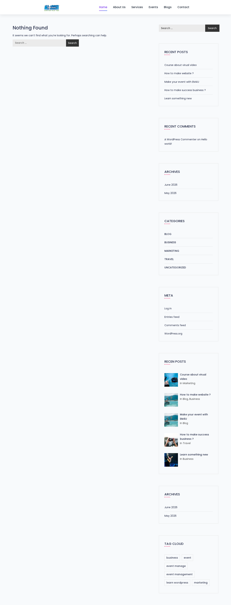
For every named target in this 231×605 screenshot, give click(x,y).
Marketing (171, 251)
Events (153, 7)
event (187, 557)
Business (170, 242)
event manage (176, 566)
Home (103, 7)
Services (137, 7)
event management (179, 574)
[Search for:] (39, 43)
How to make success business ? (185, 90)
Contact (183, 7)
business (172, 557)
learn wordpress (177, 582)
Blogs (168, 7)
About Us (119, 7)
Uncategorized (175, 267)
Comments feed (175, 325)
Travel (169, 259)
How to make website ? (179, 73)
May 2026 (170, 193)
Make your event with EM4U (181, 82)
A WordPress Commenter (180, 139)
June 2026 (170, 185)
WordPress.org (173, 333)
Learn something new (178, 98)
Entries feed (171, 317)
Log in (168, 308)
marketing (201, 582)
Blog (167, 234)
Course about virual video (180, 65)
